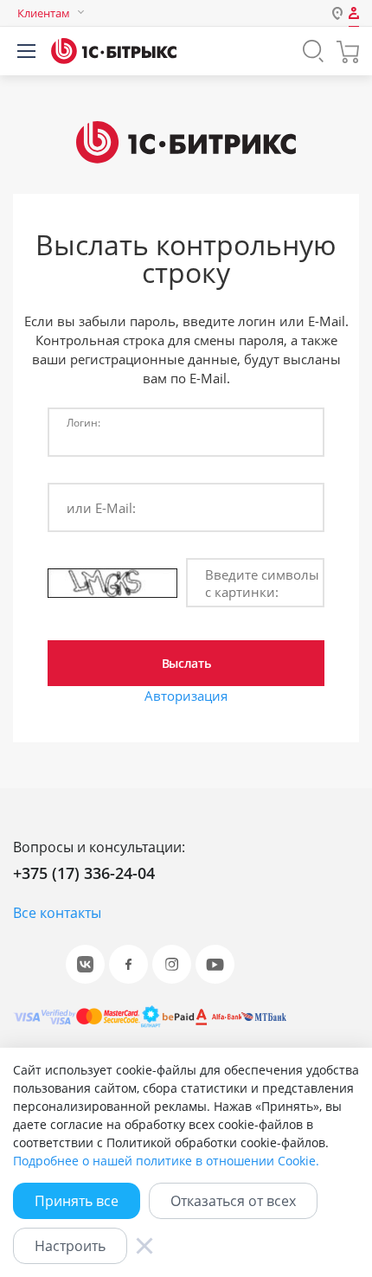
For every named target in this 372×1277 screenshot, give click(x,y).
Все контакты (57, 912)
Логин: (83, 422)
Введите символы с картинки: (262, 583)
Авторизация (186, 695)
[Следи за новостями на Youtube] (215, 964)
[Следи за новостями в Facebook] (128, 964)
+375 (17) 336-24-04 (84, 873)
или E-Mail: (101, 508)
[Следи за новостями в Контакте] (85, 964)
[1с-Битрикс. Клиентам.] (113, 51)
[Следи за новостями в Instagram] (171, 964)
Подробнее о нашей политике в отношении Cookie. (166, 1160)
